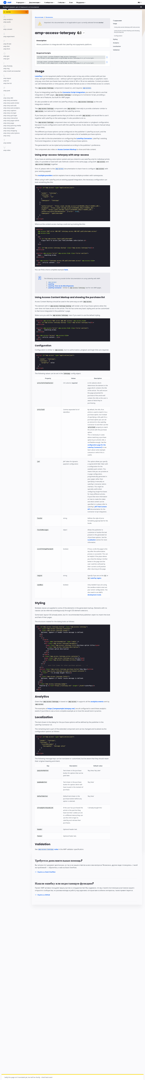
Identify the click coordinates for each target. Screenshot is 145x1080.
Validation (116, 50)
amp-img (6, 68)
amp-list (6, 81)
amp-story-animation (10, 100)
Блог (71, 2)
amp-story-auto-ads (9, 105)
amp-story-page (8, 123)
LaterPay (38, 76)
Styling (115, 39)
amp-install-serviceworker (12, 71)
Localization (117, 46)
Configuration (118, 36)
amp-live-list (7, 83)
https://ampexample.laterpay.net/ (61, 708)
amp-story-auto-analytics (11, 108)
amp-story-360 (8, 98)
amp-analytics (8, 19)
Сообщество (48, 2)
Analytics (116, 43)
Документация (34, 2)
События (61, 2)
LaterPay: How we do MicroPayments (61, 286)
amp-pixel (6, 91)
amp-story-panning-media (12, 126)
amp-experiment (8, 37)
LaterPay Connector (84, 138)
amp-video (6, 150)
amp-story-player (9, 128)
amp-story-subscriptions (11, 133)
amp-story (6, 136)
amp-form (6, 49)
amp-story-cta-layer (9, 113)
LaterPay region (95, 578)
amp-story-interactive (10, 118)
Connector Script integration (74, 92)
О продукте (20, 2)
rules (48, 849)
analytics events (97, 701)
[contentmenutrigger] (126, 21)
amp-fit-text (7, 44)
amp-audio (7, 22)
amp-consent (7, 29)
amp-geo (6, 56)
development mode (94, 595)
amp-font (6, 46)
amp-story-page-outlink (11, 121)
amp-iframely (7, 66)
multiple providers (45, 175)
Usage (115, 23)
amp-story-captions (9, 110)
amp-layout (7, 78)
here (66, 270)
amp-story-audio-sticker (11, 103)
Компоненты (49, 17)
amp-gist (6, 59)
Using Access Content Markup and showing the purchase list (127, 31)
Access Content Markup (67, 149)
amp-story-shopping (10, 131)
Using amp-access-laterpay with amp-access (127, 27)
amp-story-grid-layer (10, 115)
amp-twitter (7, 143)
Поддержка (80, 2)
